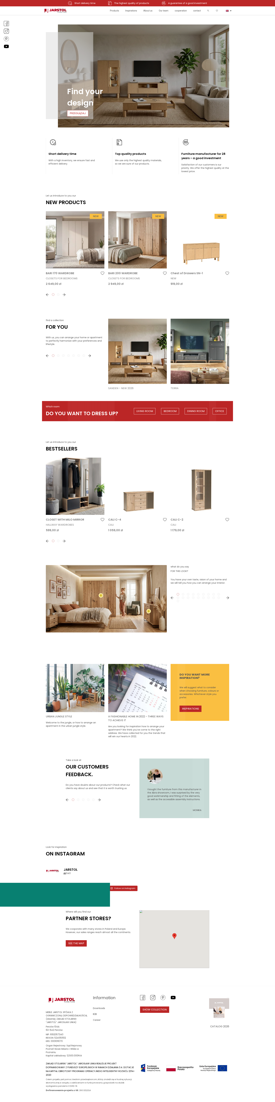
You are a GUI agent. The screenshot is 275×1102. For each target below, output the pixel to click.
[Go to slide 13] (193, 597)
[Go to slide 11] (183, 597)
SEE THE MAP (76, 943)
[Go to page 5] (73, 355)
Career (97, 1020)
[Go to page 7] (83, 355)
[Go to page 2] (58, 294)
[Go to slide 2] (183, 594)
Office (219, 411)
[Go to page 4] (68, 355)
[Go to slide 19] (178, 601)
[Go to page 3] (63, 355)
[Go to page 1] (53, 294)
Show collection (155, 1009)
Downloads (99, 1008)
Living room (144, 411)
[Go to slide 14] (198, 597)
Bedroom (170, 411)
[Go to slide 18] (218, 597)
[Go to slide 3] (188, 594)
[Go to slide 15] (203, 597)
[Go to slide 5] (198, 594)
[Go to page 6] (78, 355)
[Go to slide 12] (188, 597)
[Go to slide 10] (178, 597)
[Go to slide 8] (213, 594)
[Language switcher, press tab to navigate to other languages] (228, 11)
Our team (163, 10)
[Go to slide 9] (218, 594)
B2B (95, 1014)
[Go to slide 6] (203, 594)
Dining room (195, 411)
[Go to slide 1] (178, 594)
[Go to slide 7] (208, 594)
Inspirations (131, 10)
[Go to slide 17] (213, 597)
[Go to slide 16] (208, 597)
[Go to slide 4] (193, 594)
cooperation (181, 10)
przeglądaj (78, 113)
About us (147, 10)
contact (197, 10)
